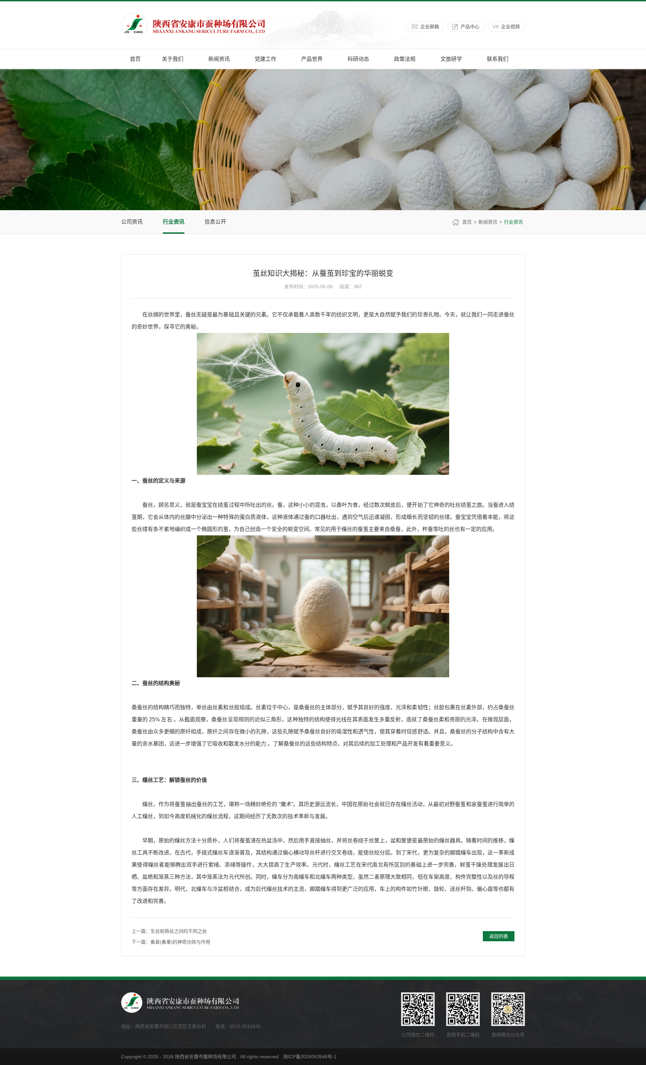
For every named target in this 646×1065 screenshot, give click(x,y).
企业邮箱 (429, 26)
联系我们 (497, 59)
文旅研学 (451, 59)
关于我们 (172, 59)
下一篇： (171, 942)
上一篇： (169, 931)
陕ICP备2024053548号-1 (309, 1056)
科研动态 (358, 59)
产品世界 (312, 59)
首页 (135, 59)
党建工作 (265, 59)
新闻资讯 (219, 59)
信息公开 (215, 222)
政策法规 (405, 59)
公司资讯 (132, 222)
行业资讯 (173, 222)
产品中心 (470, 26)
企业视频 (510, 26)
